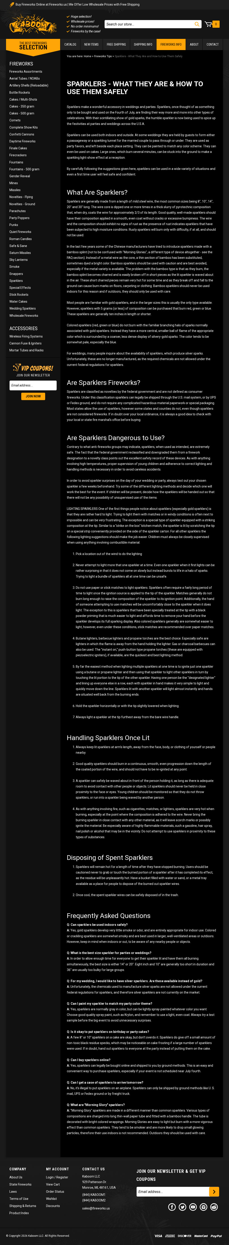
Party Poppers (19, 218)
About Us (15, 1177)
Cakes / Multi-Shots (23, 99)
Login (50, 1177)
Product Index (19, 1213)
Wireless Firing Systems (26, 336)
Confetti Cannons (21, 134)
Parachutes (17, 211)
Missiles (15, 190)
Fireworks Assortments (25, 71)
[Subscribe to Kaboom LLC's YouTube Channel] (193, 1206)
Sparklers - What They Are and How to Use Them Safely (148, 56)
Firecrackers (18, 155)
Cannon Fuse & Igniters (25, 343)
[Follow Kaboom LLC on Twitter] (183, 1206)
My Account (57, 1169)
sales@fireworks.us (96, 1208)
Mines (13, 183)
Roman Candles (20, 239)
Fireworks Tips (103, 56)
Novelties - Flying (21, 197)
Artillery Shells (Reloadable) (28, 85)
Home (87, 56)
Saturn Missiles (20, 253)
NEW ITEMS (91, 44)
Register (62, 1177)
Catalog (70, 44)
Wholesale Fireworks (23, 315)
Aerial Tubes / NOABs (24, 78)
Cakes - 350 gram (21, 106)
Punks (13, 225)
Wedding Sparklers (22, 308)
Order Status (55, 1191)
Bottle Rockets (19, 92)
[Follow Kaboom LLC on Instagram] (204, 1206)
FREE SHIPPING (116, 44)
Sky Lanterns (18, 260)
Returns (30, 1206)
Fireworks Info (171, 44)
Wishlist (51, 1199)
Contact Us (93, 1169)
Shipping (15, 1206)
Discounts (53, 1206)
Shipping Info (143, 44)
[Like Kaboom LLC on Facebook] (172, 1206)
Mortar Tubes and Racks (26, 350)
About (194, 44)
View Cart (53, 1184)
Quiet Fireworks (20, 232)
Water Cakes (18, 301)
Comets (15, 120)
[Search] (197, 24)
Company (17, 1169)
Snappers (16, 274)
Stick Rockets (18, 294)
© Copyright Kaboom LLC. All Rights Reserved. (38, 1235)
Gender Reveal (19, 176)
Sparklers (16, 281)
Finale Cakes (18, 148)
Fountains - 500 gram (24, 169)
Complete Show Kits (23, 127)
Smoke (14, 266)
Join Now (33, 396)
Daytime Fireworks (22, 141)
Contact (213, 44)
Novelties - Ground (22, 204)
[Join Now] (214, 1191)
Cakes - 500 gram (21, 113)
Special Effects (20, 287)
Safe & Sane (18, 246)
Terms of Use (18, 1199)
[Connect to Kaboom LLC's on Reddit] (214, 1206)
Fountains (16, 162)
